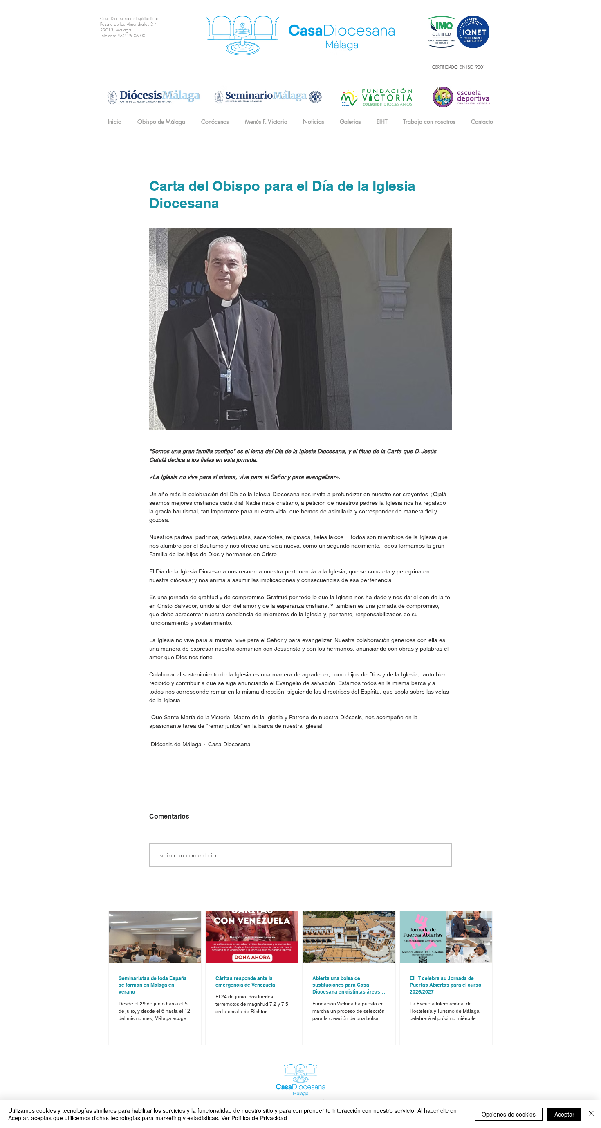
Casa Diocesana (229, 744)
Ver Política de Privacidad (254, 1118)
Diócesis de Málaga (176, 744)
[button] (215, 121)
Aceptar (564, 1114)
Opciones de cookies (509, 1114)
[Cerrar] (591, 1114)
